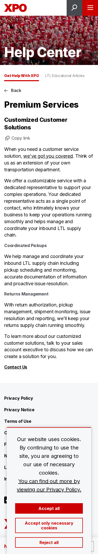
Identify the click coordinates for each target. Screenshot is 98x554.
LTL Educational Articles (65, 75)
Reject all (49, 542)
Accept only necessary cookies (49, 525)
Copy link (20, 138)
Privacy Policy (18, 398)
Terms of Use (17, 421)
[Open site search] (74, 8)
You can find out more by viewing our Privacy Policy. (49, 485)
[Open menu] (90, 8)
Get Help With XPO (21, 75)
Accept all (49, 508)
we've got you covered (48, 156)
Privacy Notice (19, 409)
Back (16, 90)
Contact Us (15, 367)
